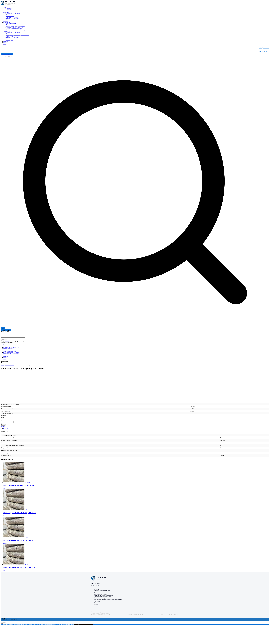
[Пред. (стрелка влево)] (1, 623)
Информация (6, 22)
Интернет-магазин (9, 365)
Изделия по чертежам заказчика (13, 19)
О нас (4, 7)
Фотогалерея (6, 31)
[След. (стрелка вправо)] (2, 623)
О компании (9, 8)
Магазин (5, 42)
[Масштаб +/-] (1, 622)
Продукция (6, 12)
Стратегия (8, 9)
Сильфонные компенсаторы (13, 13)
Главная (2, 365)
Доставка (3, 426)
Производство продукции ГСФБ (14, 11)
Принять (76, 624)
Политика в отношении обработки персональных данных (20, 30)
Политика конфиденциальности (14, 28)
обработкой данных (53, 624)
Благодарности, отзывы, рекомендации (15, 26)
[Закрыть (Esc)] (5, 622)
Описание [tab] (5, 428)
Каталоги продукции (11, 23)
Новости (5, 21)
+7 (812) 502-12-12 (264, 51)
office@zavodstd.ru (264, 48)
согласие (7, 341)
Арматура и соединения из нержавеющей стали (17, 35)
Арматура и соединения (12, 17)
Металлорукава (10, 14)
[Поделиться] (3, 622)
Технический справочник (12, 24)
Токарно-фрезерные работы (12, 18)
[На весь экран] (2, 622)
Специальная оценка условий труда (14, 27)
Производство (9, 40)
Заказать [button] (5, 488)
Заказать (3, 424)
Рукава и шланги (10, 16)
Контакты (5, 41)
